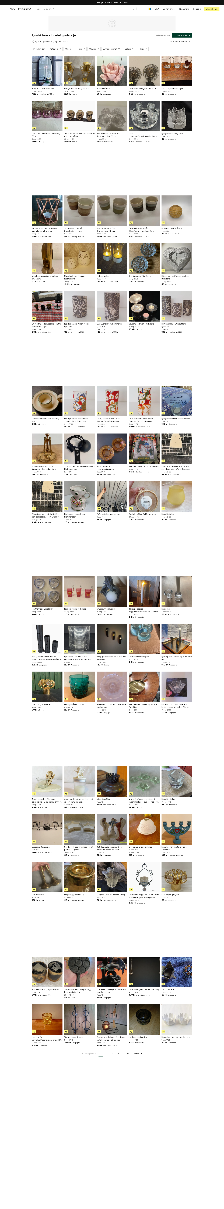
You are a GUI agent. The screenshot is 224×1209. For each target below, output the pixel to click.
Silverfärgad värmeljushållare (141, 324)
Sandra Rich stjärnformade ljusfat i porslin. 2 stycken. (79, 848)
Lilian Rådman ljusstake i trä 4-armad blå (174, 848)
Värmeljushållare (103, 799)
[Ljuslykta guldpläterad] (47, 687)
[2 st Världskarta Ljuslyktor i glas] (47, 972)
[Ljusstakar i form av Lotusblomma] (177, 1019)
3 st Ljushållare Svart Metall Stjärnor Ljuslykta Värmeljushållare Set (46, 658)
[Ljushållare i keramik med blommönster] (79, 496)
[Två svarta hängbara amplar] (112, 496)
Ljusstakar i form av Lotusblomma (176, 1037)
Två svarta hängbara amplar (109, 514)
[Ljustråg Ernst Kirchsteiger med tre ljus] (177, 639)
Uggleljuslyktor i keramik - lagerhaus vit (75, 277)
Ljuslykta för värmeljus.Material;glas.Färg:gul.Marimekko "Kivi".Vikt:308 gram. (47, 1038)
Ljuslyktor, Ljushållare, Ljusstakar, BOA (46, 134)
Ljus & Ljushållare (43, 42)
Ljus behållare (38, 895)
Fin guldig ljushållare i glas (75, 895)
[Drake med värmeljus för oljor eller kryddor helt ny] (112, 972)
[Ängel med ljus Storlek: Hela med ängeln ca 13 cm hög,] (79, 781)
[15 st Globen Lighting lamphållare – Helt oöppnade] (79, 449)
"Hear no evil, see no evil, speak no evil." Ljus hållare (79, 134)
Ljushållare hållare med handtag (45, 418)
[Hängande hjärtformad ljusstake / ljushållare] (177, 258)
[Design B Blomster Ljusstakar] (79, 71)
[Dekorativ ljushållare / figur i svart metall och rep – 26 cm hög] (112, 1019)
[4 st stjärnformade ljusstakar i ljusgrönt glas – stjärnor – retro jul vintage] (144, 781)
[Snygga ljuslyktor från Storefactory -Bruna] (79, 210)
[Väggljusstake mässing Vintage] (47, 258)
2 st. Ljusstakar (168, 989)
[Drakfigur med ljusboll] (112, 591)
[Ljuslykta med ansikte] (144, 1019)
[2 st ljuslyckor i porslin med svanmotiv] (144, 829)
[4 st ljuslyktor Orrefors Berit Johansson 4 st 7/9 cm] (112, 116)
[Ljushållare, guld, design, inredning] (144, 972)
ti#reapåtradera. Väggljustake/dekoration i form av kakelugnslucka (143, 610)
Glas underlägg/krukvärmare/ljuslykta (143, 134)
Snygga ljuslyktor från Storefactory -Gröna (106, 229)
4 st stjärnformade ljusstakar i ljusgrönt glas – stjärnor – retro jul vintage (143, 800)
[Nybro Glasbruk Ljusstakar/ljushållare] (112, 449)
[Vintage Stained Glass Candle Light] (144, 449)
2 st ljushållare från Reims (140, 276)
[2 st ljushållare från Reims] (144, 258)
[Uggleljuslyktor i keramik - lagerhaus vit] (79, 258)
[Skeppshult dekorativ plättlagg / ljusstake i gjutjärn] (79, 972)
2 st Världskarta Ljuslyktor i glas (45, 989)
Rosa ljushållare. (103, 88)
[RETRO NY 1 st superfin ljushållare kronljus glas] (112, 687)
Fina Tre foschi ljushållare (75, 609)
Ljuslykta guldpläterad (41, 704)
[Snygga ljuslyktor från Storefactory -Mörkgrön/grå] (144, 210)
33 (128, 1054)
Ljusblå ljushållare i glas (139, 657)
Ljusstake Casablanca (41, 847)
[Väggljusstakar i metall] (79, 1019)
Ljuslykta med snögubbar (172, 133)
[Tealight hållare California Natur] (144, 496)
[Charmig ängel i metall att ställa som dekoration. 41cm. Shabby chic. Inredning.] (177, 449)
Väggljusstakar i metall (73, 1037)
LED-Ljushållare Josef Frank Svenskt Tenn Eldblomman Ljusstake (76, 420)
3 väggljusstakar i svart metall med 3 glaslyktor (112, 658)
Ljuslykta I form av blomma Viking (111, 895)
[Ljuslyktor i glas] (177, 781)
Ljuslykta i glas (168, 514)
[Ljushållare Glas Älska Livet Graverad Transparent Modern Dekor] (79, 639)
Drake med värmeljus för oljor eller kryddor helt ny (111, 990)
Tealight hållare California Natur (142, 514)
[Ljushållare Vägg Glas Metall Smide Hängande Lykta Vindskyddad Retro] (144, 877)
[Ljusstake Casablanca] (47, 829)
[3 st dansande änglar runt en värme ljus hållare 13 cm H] (112, 829)
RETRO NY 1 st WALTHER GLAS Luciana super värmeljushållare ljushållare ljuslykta (175, 705)
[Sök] (133, 9)
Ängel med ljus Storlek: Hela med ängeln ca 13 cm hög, (78, 800)
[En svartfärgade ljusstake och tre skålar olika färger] (47, 306)
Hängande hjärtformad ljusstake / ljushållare (176, 277)
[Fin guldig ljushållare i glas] (79, 877)
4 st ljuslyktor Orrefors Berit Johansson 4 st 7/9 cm (109, 134)
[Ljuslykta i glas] (177, 496)
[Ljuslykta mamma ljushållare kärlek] (177, 401)
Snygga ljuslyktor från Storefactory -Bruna (73, 229)
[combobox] (85, 9)
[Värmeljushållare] (112, 781)
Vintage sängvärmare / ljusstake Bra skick (143, 705)
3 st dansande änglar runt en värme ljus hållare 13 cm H (109, 848)
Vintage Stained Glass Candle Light (144, 466)
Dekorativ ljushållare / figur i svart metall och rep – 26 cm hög (111, 1038)
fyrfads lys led (103, 276)
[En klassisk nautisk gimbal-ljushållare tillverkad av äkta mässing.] (47, 449)
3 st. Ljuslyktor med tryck (172, 88)
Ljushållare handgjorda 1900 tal (142, 88)
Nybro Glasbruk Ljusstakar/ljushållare (105, 467)
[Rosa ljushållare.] (112, 71)
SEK (157, 9)
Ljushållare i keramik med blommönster (74, 515)
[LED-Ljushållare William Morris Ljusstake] (79, 306)
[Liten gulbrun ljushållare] (177, 210)
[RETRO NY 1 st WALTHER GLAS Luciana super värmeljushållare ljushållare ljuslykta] (177, 687)
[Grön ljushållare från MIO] (79, 687)
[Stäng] (222, 2)
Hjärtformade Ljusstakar (42, 609)
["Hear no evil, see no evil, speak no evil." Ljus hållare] (79, 116)
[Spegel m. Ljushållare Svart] (47, 71)
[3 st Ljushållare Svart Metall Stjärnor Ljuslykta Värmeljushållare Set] (47, 639)
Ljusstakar (166, 609)
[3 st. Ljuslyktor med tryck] (177, 71)
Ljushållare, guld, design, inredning (144, 989)
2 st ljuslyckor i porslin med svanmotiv (140, 848)
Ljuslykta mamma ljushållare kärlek (176, 418)
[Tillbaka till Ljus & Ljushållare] (33, 41)
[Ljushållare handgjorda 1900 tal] (144, 71)
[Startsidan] (24, 9)
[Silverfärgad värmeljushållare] (144, 306)
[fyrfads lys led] (112, 258)
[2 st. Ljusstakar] (177, 972)
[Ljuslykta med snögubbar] (177, 116)
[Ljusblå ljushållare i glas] (144, 639)
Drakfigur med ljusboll (106, 609)
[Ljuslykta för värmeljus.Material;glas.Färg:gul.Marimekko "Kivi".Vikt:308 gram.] (47, 1019)
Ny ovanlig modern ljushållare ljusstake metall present (44, 229)
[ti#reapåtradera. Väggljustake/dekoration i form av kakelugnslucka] (144, 591)
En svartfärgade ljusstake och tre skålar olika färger (46, 325)
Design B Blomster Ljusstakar (76, 88)
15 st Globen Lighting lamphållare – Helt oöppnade (79, 467)
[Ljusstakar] (177, 591)
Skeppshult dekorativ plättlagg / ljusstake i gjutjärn (78, 990)
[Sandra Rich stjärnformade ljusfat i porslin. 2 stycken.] (79, 829)
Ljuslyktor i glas (168, 799)
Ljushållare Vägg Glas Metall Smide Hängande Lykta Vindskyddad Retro (144, 896)
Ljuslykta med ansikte (138, 1037)
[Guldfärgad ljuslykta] (177, 877)
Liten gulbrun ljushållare (172, 228)
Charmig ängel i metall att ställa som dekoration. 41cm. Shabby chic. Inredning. (175, 467)
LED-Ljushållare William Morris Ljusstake (76, 325)
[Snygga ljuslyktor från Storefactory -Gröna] (112, 210)
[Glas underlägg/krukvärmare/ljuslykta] (144, 116)
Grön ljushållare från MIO (74, 704)
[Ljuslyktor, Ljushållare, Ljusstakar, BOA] (47, 116)
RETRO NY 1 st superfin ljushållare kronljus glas (111, 705)
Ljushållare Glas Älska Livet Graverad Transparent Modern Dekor (77, 658)
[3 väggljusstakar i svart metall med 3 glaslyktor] (112, 639)
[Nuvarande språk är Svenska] (150, 9)
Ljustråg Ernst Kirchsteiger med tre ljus (177, 658)
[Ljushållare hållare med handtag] (47, 401)
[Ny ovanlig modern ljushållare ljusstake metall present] (47, 210)
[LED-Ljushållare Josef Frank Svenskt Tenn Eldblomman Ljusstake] (79, 401)
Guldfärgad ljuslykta (170, 895)
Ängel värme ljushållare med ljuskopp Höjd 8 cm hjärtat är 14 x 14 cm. (46, 800)
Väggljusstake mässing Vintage (45, 276)
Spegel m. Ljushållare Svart (43, 88)
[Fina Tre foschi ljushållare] (79, 591)
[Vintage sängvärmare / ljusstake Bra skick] (144, 687)
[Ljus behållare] (47, 877)
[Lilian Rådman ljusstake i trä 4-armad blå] (177, 829)
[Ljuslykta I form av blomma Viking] (112, 877)
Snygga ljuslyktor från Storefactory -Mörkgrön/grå (141, 229)
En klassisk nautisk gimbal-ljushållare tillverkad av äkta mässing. (44, 467)
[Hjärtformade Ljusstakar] (47, 591)
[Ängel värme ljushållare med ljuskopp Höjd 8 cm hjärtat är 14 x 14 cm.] (47, 781)
